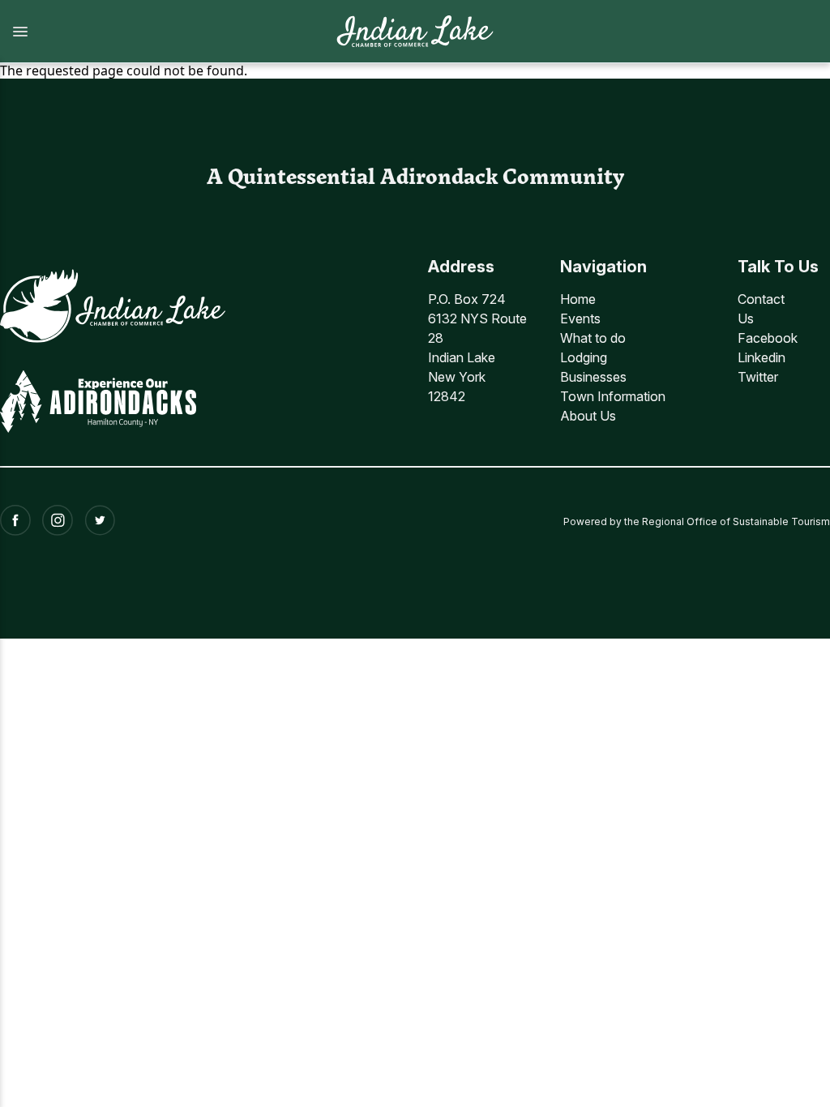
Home (578, 299)
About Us (588, 416)
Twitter (758, 377)
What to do (593, 338)
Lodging (583, 357)
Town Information (612, 396)
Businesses (593, 377)
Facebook (768, 338)
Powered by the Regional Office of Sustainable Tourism (696, 521)
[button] (159, 31)
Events (580, 318)
